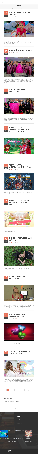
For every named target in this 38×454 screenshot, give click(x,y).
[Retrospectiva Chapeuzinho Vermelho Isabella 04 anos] (19, 146)
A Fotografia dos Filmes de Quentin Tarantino (11, 401)
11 (5, 392)
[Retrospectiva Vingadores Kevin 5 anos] (19, 181)
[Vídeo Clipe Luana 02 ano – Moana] (19, 29)
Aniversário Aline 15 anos (20, 50)
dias (11, 52)
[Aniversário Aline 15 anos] (19, 67)
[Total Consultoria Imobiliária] (19, 293)
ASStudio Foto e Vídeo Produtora (18, 8)
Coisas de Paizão (7, 406)
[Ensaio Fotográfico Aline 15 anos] (19, 256)
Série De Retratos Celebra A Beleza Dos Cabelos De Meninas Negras (15, 403)
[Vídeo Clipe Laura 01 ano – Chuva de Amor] (19, 368)
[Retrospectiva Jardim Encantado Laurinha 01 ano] (19, 219)
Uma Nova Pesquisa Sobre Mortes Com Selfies (11, 408)
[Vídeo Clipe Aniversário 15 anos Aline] (19, 106)
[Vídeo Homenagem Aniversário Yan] (19, 332)
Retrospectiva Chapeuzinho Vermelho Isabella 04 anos (19, 129)
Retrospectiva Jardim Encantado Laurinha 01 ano (19, 202)
